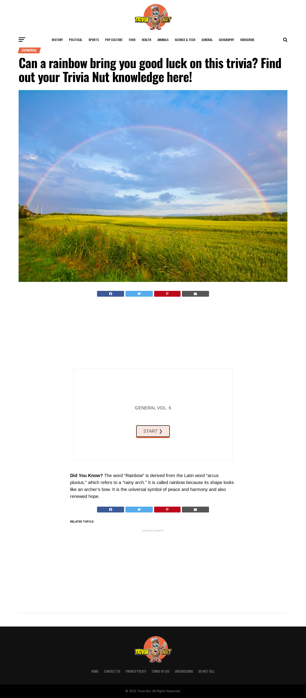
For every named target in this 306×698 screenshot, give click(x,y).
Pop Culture (114, 39)
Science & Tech (185, 39)
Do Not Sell (206, 671)
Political (75, 39)
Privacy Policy (136, 671)
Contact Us (112, 671)
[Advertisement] (153, 332)
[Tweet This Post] (139, 294)
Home (95, 671)
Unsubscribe (184, 671)
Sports (93, 39)
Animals (162, 39)
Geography (226, 39)
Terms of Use (160, 671)
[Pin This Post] (167, 294)
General (207, 39)
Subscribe (247, 39)
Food (132, 39)
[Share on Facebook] (110, 294)
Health (146, 39)
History (57, 39)
